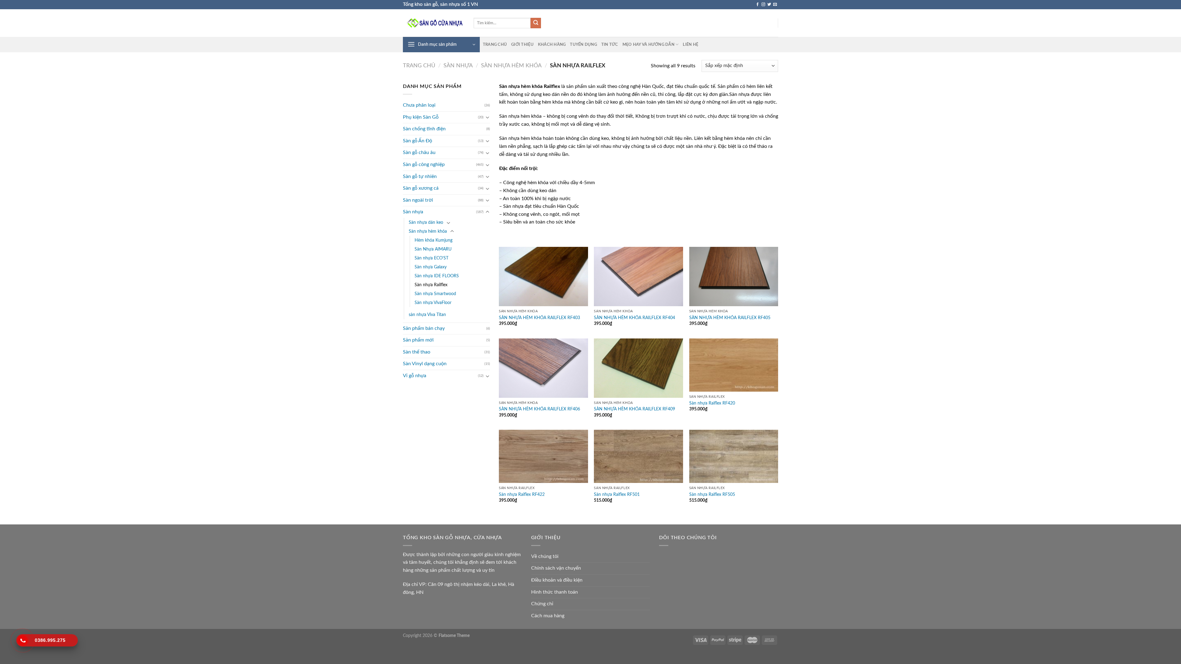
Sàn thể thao (416, 352)
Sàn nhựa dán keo (426, 222)
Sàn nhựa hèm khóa (511, 66)
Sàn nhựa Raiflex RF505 (712, 494)
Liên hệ (690, 44)
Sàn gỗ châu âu (419, 152)
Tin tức (609, 44)
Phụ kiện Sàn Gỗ (421, 117)
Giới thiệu (522, 44)
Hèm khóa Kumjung (433, 240)
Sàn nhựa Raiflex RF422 (522, 494)
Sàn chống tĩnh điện (424, 128)
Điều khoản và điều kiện (557, 580)
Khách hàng (552, 44)
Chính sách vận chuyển (556, 568)
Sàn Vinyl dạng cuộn (425, 363)
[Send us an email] (775, 4)
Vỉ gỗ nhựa (414, 375)
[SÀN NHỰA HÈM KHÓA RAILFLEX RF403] (543, 276)
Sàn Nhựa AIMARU (433, 249)
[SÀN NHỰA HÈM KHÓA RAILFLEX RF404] (638, 276)
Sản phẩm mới (418, 340)
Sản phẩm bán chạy (424, 328)
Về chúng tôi (545, 556)
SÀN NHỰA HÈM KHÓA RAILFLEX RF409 (634, 409)
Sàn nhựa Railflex (431, 285)
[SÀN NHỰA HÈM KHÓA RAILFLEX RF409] (638, 368)
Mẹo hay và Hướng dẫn (648, 44)
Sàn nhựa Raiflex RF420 (712, 403)
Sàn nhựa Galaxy (431, 267)
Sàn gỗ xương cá (421, 188)
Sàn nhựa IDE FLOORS (437, 276)
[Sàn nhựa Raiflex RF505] (733, 456)
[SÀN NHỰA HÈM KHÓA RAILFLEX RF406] (543, 368)
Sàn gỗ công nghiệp (424, 164)
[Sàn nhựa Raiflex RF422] (543, 456)
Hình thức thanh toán (554, 592)
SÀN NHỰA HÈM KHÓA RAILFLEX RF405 (729, 317)
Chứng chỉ (542, 603)
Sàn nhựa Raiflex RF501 (617, 494)
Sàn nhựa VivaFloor (433, 302)
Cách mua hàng (547, 615)
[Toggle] (487, 117)
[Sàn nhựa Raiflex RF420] (733, 365)
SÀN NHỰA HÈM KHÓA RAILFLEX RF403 (539, 317)
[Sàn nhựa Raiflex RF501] (638, 456)
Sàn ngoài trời (418, 200)
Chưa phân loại (419, 105)
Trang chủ (495, 44)
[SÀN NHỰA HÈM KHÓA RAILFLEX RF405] (733, 276)
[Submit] (536, 23)
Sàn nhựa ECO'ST (431, 258)
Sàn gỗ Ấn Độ (417, 140)
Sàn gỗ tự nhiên (420, 176)
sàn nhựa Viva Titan (427, 314)
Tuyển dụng (583, 44)
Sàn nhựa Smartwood (435, 293)
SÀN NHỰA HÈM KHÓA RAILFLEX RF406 (539, 409)
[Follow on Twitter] (769, 4)
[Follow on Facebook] (757, 4)
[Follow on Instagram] (763, 4)
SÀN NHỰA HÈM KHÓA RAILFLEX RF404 (634, 317)
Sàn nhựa (458, 66)
